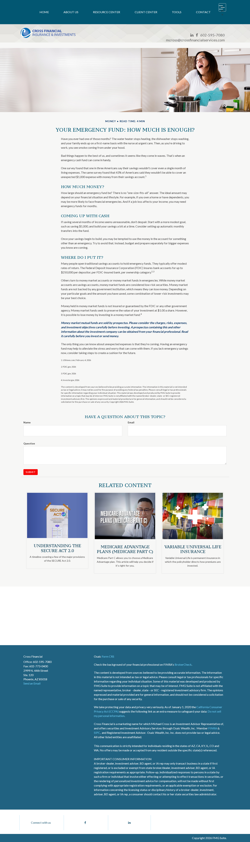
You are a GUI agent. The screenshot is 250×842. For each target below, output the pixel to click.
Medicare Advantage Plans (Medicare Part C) (125, 549)
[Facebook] (197, 35)
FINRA (212, 728)
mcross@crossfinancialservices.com (195, 40)
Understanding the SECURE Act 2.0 (57, 548)
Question (29, 443)
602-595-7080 (212, 35)
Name (27, 422)
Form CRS (108, 656)
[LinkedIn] (191, 35)
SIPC (97, 732)
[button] (71, 12)
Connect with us (41, 822)
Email (131, 422)
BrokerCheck (183, 664)
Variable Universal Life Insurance (192, 549)
